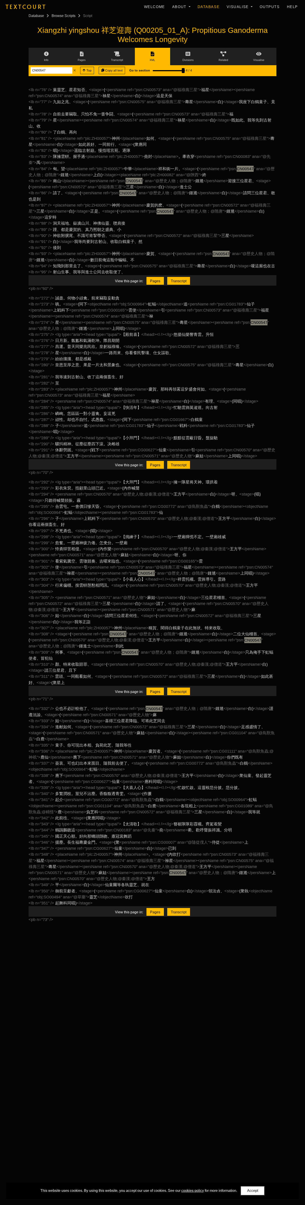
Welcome (154, 7)
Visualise (238, 7)
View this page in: (129, 281)
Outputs (270, 7)
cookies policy (192, 1190)
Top (89, 70)
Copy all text (113, 70)
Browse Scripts (63, 16)
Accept (252, 1190)
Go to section (139, 70)
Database (209, 7)
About (180, 7)
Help (292, 7)
